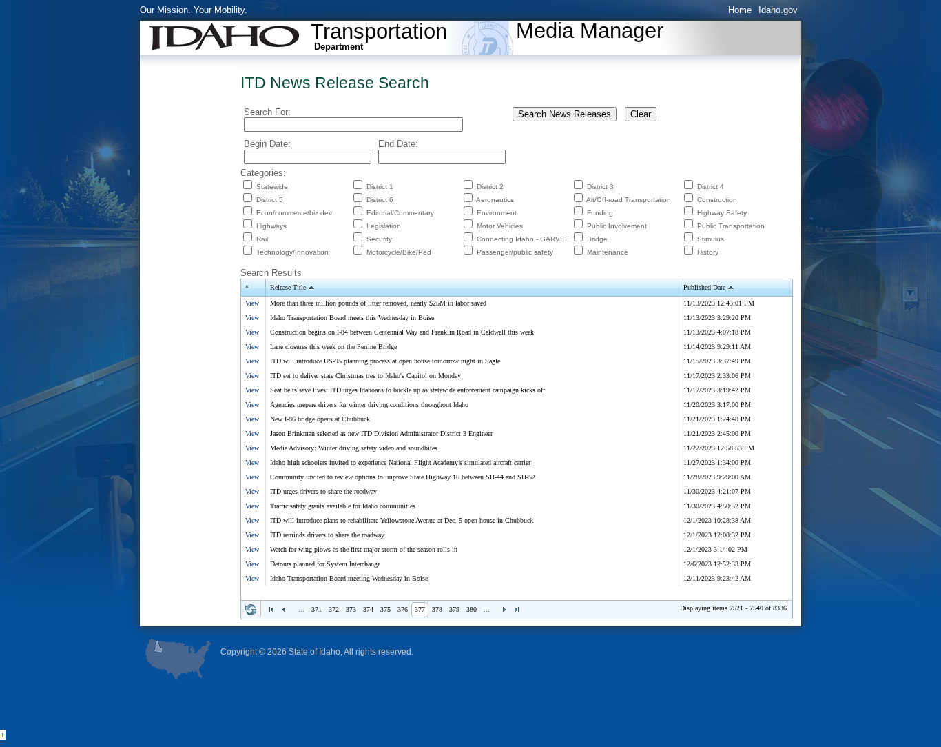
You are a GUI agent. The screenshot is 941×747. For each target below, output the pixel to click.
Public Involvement (617, 226)
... (301, 609)
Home (740, 10)
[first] (271, 610)
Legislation (383, 226)
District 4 (710, 186)
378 (437, 609)
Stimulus (710, 239)
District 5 (269, 199)
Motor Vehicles (500, 226)
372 (334, 609)
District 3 (600, 186)
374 (368, 609)
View (252, 303)
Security (379, 239)
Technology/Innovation (292, 252)
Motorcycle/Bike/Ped (398, 252)
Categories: (263, 173)
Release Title (288, 287)
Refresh (250, 609)
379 (454, 609)
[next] (504, 610)
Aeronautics (495, 199)
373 (351, 609)
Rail (262, 239)
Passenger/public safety (515, 252)
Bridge (597, 239)
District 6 (379, 199)
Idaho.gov (778, 10)
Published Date (704, 287)
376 (402, 609)
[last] (516, 610)
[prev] (284, 610)
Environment (497, 213)
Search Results (271, 273)
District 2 (490, 186)
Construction (717, 199)
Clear (640, 114)
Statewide (272, 186)
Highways (271, 226)
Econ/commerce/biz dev (294, 213)
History (707, 252)
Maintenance (607, 252)
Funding (600, 213)
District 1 (379, 186)
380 (471, 609)
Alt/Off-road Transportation (628, 199)
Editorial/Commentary (400, 213)
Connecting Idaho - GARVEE (523, 239)
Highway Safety (722, 213)
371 (316, 609)
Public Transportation (731, 226)
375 (385, 609)
